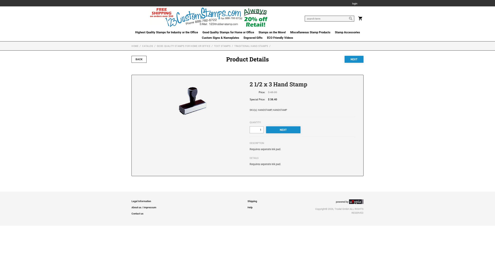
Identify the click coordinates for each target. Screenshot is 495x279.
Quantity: (255, 122)
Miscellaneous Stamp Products (310, 32)
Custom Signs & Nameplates (220, 38)
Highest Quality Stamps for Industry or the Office (166, 32)
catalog (147, 46)
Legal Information (141, 201)
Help (250, 207)
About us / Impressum (143, 207)
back (139, 59)
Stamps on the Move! (272, 32)
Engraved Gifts (253, 38)
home (134, 46)
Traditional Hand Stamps (251, 46)
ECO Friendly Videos (280, 38)
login (354, 4)
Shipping (252, 201)
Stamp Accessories (347, 32)
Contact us (137, 213)
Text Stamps (222, 46)
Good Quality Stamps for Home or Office (228, 32)
